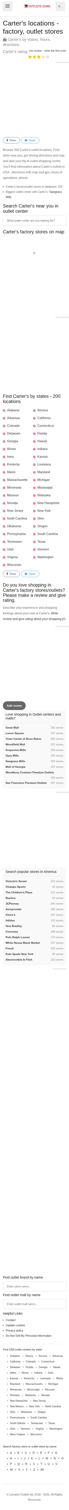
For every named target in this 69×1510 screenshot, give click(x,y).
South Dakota (17, 1423)
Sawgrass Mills (15, 761)
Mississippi (45, 487)
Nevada (12, 503)
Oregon (42, 526)
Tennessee (14, 541)
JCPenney (12, 903)
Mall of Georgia (15, 766)
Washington (45, 557)
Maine (11, 472)
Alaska (29, 1355)
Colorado (13, 425)
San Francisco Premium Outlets (26, 782)
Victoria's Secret (16, 881)
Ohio (40, 518)
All (42, 1469)
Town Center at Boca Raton (23, 738)
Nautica (11, 898)
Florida (42, 433)
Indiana (42, 449)
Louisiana (44, 464)
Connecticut (45, 425)
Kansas (42, 456)
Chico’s (10, 914)
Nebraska (44, 495)
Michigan (43, 479)
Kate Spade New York (19, 954)
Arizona (42, 410)
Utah (10, 549)
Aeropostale (13, 909)
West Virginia (17, 1434)
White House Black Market (23, 942)
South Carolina (47, 534)
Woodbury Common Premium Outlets (30, 772)
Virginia (12, 557)
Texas (41, 541)
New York (44, 510)
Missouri (13, 495)
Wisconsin (14, 564)
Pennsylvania (16, 534)
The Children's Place (19, 892)
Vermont (43, 549)
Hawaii (42, 441)
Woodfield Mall (15, 744)
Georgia (12, 441)
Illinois (11, 449)
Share (12, 140)
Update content (15, 1325)
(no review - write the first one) (47, 50)
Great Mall (12, 727)
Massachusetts (17, 479)
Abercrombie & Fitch (19, 959)
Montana (15, 1395)
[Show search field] (59, 6)
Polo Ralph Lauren (18, 937)
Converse (12, 931)
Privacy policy (14, 1330)
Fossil (10, 948)
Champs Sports (16, 886)
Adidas (10, 920)
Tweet (31, 140)
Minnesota (14, 487)
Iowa (10, 456)
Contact (11, 1320)
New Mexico (17, 1406)
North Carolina (17, 518)
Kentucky (13, 464)
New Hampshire (48, 503)
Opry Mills (12, 755)
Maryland (43, 472)
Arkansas (13, 418)
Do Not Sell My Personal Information (28, 1335)
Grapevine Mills (16, 750)
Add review (14, 705)
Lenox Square (15, 733)
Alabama (13, 410)
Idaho (13, 1372)
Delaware (13, 433)
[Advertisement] (34, 98)
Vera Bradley (14, 926)
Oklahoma (14, 526)
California (44, 418)
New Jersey (15, 510)
